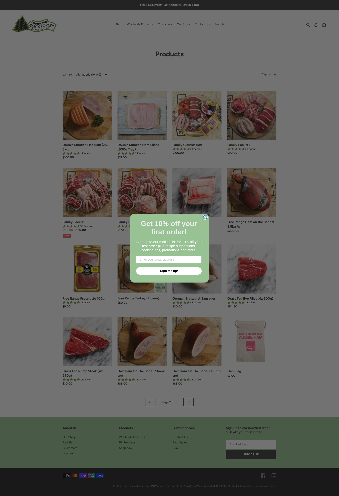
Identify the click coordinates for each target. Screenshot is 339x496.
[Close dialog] (205, 217)
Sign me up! (169, 271)
